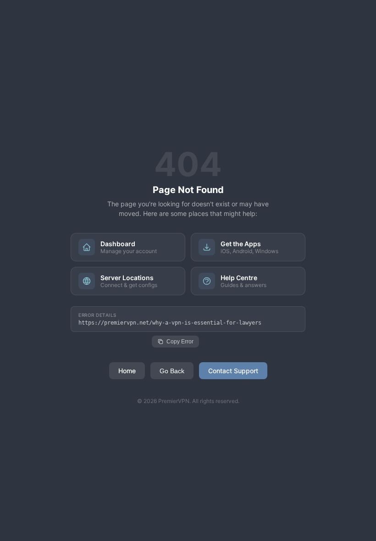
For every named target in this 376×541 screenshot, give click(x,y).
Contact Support (233, 371)
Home (127, 371)
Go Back (172, 371)
